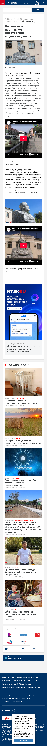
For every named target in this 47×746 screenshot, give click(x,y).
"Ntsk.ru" (5, 724)
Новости (5, 677)
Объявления (22, 677)
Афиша (21, 684)
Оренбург (35, 695)
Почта (13, 677)
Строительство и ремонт (11, 687)
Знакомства (33, 677)
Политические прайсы (20, 695)
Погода (17, 681)
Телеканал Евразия (33, 687)
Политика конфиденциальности (12, 701)
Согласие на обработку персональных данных (16, 698)
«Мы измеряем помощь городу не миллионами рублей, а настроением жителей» (23, 349)
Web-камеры (7, 681)
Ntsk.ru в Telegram (29, 681)
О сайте (4, 695)
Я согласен (23, 740)
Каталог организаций (10, 684)
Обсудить (29, 21)
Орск (29, 695)
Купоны (28, 684)
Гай (40, 695)
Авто (23, 687)
